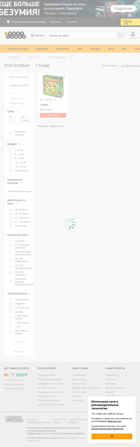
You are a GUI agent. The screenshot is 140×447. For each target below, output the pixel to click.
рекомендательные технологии (107, 428)
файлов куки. (115, 421)
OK (111, 436)
